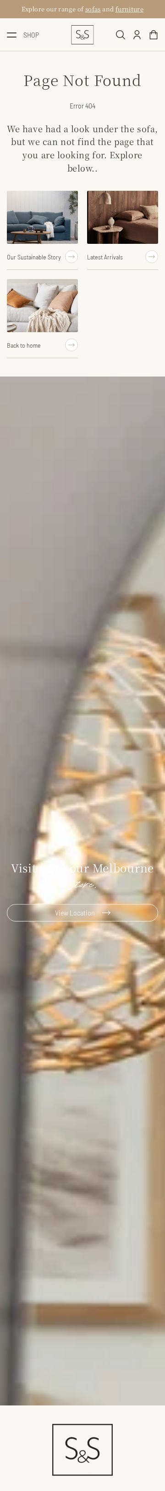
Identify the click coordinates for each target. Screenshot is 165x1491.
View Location (75, 913)
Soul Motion (88, 9)
